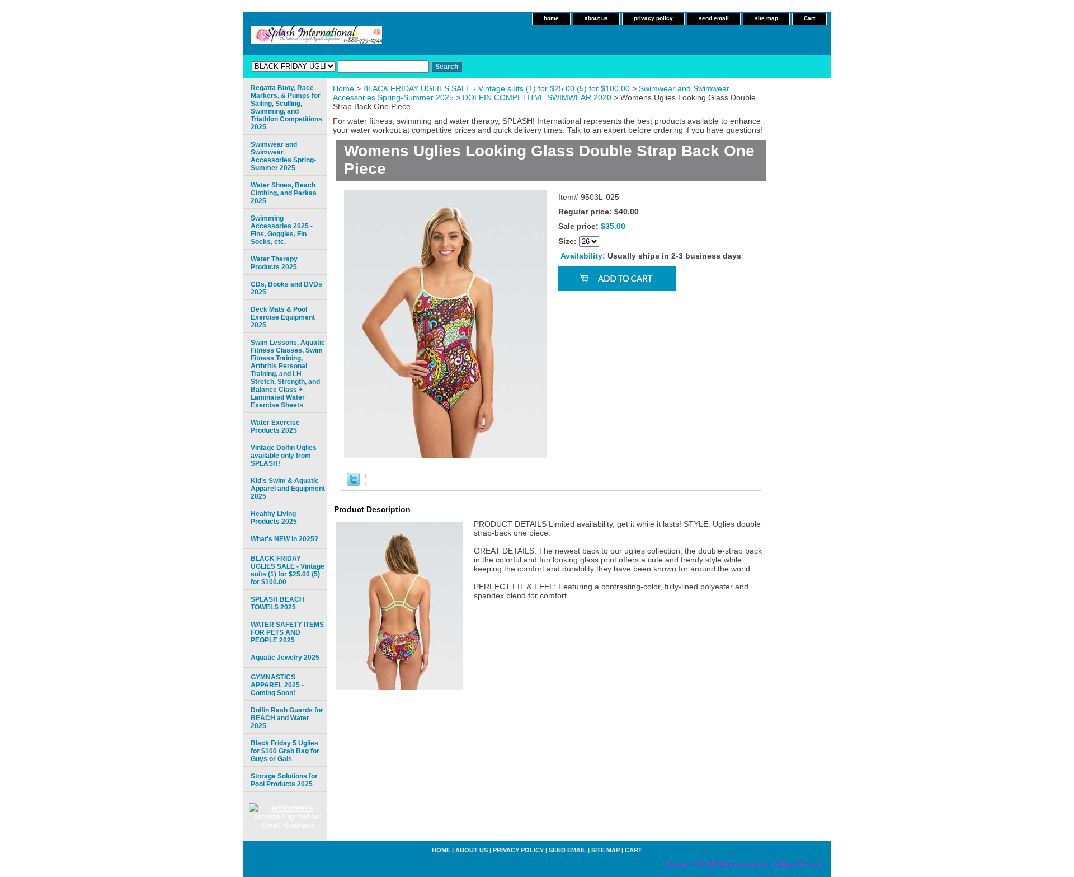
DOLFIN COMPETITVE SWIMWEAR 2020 (537, 97)
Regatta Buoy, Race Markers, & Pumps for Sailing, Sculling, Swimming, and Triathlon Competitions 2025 (286, 107)
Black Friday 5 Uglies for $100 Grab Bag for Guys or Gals (285, 751)
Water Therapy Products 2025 (274, 263)
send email (714, 18)
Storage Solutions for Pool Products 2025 (284, 780)
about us (596, 18)
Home (343, 88)
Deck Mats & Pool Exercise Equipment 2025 (283, 317)
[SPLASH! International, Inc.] (383, 38)
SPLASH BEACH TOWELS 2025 (277, 603)
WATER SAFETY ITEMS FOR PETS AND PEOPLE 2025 (287, 632)
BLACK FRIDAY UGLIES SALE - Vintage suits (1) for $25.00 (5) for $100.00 (496, 88)
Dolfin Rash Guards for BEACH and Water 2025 (287, 718)
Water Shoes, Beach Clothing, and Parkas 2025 (284, 193)
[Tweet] (353, 483)
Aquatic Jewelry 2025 (285, 658)
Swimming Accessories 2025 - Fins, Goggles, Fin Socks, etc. (282, 230)
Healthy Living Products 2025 (274, 518)
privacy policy (653, 18)
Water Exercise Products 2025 (275, 426)
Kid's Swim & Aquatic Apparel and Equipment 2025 (288, 488)
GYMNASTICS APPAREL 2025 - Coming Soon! (277, 685)
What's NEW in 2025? (284, 539)
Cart (809, 18)
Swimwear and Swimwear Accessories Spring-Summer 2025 (283, 156)
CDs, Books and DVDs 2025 (286, 288)
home (551, 18)
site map (766, 18)
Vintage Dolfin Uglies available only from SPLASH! (284, 455)
